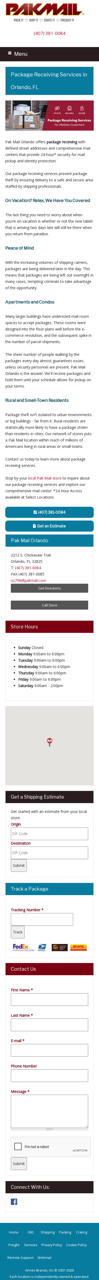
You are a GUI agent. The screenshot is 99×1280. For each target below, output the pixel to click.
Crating (81, 1232)
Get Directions (49, 588)
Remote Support (20, 1257)
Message (20, 1091)
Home (13, 1232)
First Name (22, 989)
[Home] (46, 21)
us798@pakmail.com (28, 580)
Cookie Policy (76, 1245)
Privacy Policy (51, 1245)
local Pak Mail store (45, 478)
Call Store (49, 605)
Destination (21, 843)
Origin (16, 824)
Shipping (48, 1232)
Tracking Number (27, 909)
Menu (20, 53)
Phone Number (24, 1066)
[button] (49, 742)
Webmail (44, 1257)
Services (30, 1245)
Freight (13, 1245)
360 (30, 1232)
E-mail (18, 1040)
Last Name (22, 1015)
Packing (65, 1232)
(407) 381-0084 (49, 33)
